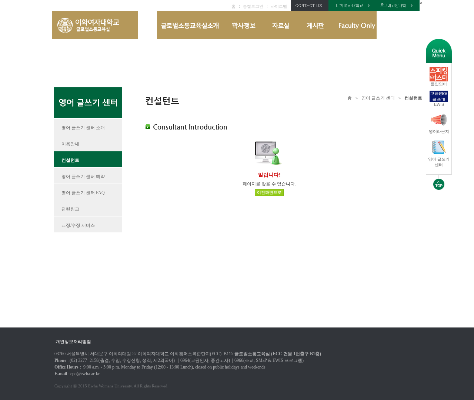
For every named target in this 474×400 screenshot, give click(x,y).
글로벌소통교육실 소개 (190, 25)
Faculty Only (354, 25)
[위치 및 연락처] (309, 9)
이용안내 (70, 144)
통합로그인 (253, 6)
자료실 (280, 25)
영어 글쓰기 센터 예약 (83, 176)
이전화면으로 (269, 192)
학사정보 (243, 25)
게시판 (315, 25)
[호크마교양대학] (398, 9)
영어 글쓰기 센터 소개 (83, 127)
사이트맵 (279, 6)
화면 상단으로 (438, 182)
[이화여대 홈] (352, 9)
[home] (95, 37)
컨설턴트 (70, 160)
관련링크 (70, 209)
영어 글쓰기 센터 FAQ (83, 192)
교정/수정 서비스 (78, 225)
